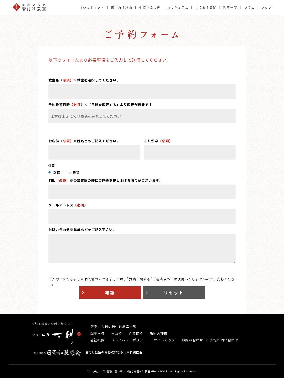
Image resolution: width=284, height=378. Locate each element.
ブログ (266, 7)
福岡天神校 (158, 333)
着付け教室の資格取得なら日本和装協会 (113, 352)
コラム (249, 7)
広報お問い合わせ (224, 339)
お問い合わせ (192, 339)
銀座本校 (97, 333)
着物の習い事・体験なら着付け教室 (128, 371)
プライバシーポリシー (129, 339)
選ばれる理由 (121, 7)
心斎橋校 (135, 333)
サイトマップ (164, 339)
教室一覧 (230, 7)
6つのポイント (92, 7)
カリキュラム (177, 7)
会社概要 (97, 339)
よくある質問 (205, 7)
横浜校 (116, 333)
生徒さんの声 (149, 7)
